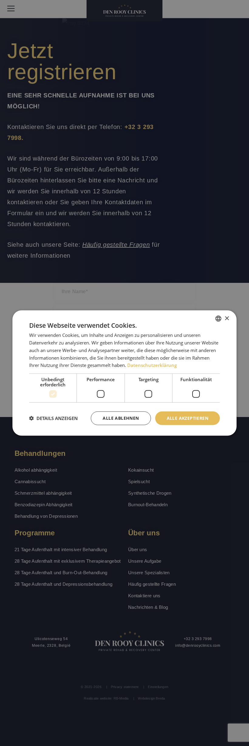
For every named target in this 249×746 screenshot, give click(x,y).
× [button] (226, 318)
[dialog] (124, 373)
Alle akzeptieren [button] (187, 418)
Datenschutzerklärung (152, 365)
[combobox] (218, 319)
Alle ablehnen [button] (121, 418)
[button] (53, 418)
